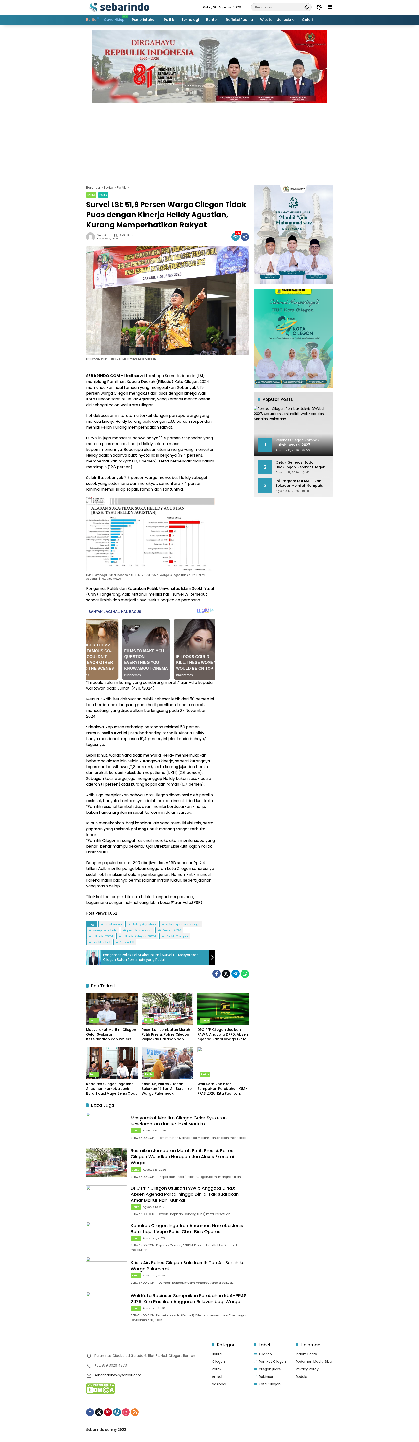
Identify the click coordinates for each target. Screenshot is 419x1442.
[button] (307, 7)
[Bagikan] (245, 237)
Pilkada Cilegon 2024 (139, 936)
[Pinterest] (108, 1412)
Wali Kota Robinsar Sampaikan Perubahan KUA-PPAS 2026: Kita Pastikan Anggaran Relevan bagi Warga (222, 1089)
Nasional (219, 1384)
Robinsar (266, 1376)
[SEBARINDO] (119, 7)
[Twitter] (226, 974)
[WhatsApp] (245, 974)
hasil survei (113, 924)
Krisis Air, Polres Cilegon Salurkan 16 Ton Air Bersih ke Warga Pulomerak (167, 1089)
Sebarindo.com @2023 (106, 1429)
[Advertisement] (209, 141)
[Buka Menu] (330, 7)
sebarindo (104, 235)
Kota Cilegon (270, 1384)
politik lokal (101, 942)
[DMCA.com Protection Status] (100, 1388)
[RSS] (135, 1412)
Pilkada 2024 (103, 936)
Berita (91, 195)
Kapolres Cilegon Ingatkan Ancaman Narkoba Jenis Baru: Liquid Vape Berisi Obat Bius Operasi (111, 1089)
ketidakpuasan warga (183, 924)
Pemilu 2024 (171, 930)
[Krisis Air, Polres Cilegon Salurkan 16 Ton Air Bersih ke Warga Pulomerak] (167, 1063)
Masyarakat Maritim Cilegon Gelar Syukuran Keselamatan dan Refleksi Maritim (111, 1035)
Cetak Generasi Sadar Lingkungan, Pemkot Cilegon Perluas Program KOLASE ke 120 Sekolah (300, 465)
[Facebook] (216, 974)
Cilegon (218, 1361)
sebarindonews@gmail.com (117, 1375)
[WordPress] (117, 1412)
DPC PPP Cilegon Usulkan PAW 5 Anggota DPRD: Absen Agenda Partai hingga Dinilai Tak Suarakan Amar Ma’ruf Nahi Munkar (222, 1035)
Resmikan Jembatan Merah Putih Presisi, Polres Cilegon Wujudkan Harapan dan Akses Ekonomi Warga (166, 1035)
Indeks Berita (306, 1354)
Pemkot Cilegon (272, 1361)
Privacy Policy (307, 1369)
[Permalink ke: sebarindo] (91, 236)
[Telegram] (235, 974)
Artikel (217, 1376)
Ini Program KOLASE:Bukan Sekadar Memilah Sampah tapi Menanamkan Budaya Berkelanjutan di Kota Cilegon (302, 483)
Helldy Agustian (144, 924)
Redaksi (302, 1376)
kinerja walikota (105, 930)
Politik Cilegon (177, 936)
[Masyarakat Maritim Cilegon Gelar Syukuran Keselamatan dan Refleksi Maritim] (112, 1009)
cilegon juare (270, 1369)
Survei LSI (127, 942)
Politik (103, 195)
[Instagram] (126, 1412)
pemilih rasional (139, 930)
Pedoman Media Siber (314, 1361)
